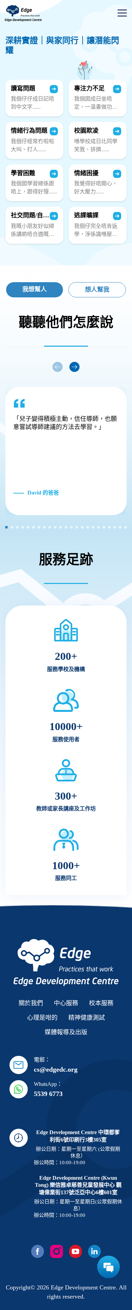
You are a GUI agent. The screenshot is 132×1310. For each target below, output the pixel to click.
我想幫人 (34, 289)
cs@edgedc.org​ (56, 1069)
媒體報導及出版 (66, 1032)
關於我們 (31, 1003)
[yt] (75, 1251)
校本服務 (101, 1003)
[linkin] (94, 1251)
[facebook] (37, 1251)
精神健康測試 (86, 1017)
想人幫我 (97, 289)
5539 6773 (48, 1093)
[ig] (56, 1251)
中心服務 (66, 1003)
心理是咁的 (42, 1017)
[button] (74, 367)
